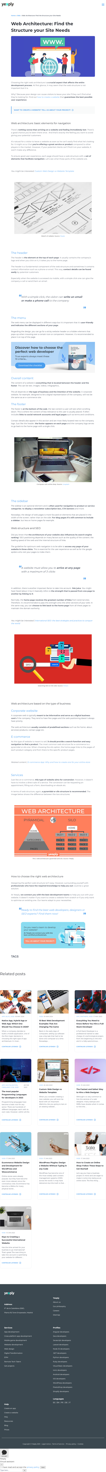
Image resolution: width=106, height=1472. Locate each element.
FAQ (6, 1417)
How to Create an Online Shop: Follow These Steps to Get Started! (90, 1165)
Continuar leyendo (10, 1047)
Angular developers (61, 1332)
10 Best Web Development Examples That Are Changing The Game (52, 1023)
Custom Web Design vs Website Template (50, 1091)
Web (18, 16)
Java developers (59, 1336)
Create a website (11, 1413)
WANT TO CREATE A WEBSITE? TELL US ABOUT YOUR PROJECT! (42, 110)
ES (54, 1403)
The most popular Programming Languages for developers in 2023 (14, 1094)
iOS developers (59, 1379)
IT (69, 1403)
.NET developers (59, 1353)
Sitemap (56, 1315)
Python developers (61, 1357)
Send (42, 1467)
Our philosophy (59, 1306)
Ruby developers (60, 1362)
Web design (9, 1349)
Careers (56, 1311)
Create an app (10, 1408)
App (3, 1016)
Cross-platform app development (18, 1336)
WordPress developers (62, 1383)
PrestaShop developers (62, 1387)
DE (66, 1403)
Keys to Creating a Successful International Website (13, 1240)
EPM (6, 1357)
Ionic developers (60, 1370)
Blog (8, 1016)
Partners (84, 1016)
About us (57, 1302)
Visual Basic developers (62, 1366)
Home (13, 16)
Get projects (9, 1366)
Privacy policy (71, 1444)
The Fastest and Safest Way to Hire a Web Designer (89, 1091)
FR (62, 1403)
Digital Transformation (13, 1353)
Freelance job (8, 1087)
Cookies (80, 1444)
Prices (6, 1430)
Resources (8, 1421)
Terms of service (58, 1444)
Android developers (61, 1374)
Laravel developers (60, 1345)
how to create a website (48, 97)
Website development (13, 1345)
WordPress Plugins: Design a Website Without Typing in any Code (53, 1165)
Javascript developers (62, 1340)
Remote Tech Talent (12, 1362)
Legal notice (46, 1444)
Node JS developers (61, 1349)
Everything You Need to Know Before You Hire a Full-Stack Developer (90, 1023)
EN (58, 1403)
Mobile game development (15, 1340)
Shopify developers (61, 1391)
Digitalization (11, 1085)
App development (11, 1332)
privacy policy (33, 1467)
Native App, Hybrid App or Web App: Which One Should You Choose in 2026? (15, 1023)
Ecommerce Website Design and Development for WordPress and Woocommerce (15, 1167)
